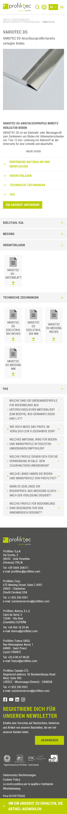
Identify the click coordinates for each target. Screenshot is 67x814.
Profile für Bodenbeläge (16, 19)
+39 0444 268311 (18, 568)
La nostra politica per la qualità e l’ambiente (28, 784)
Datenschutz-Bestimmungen (19, 775)
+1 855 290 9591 (18, 597)
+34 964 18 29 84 (18, 627)
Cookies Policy (11, 779)
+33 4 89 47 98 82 (18, 657)
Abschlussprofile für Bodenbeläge (21, 22)
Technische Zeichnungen (27, 185)
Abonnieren (49, 740)
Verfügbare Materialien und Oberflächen (29, 164)
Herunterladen (21, 176)
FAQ (12, 194)
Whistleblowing (11, 788)
